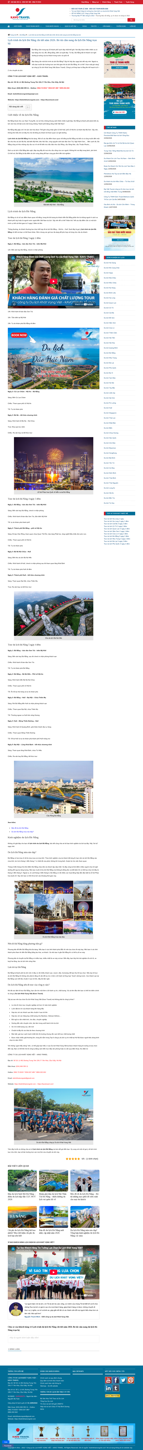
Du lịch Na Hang (109, 288)
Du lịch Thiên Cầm (110, 333)
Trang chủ (13, 35)
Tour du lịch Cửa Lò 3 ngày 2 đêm (116, 534)
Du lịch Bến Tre (109, 498)
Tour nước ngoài (52, 26)
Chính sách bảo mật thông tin (50, 1383)
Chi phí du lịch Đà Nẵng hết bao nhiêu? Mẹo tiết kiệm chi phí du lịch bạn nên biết (22, 1233)
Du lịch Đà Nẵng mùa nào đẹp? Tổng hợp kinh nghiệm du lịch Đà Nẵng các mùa (84, 1233)
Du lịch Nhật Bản (110, 423)
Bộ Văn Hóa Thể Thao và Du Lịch (52, 1398)
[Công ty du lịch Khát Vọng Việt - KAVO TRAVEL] (19, 14)
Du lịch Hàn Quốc (110, 438)
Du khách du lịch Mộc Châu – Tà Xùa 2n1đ (119, 181)
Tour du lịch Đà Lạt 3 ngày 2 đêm (115, 541)
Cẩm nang (106, 26)
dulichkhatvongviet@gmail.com (24, 1416)
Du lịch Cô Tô (109, 308)
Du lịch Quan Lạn (110, 303)
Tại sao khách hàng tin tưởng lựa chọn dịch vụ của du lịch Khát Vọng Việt (96, 11)
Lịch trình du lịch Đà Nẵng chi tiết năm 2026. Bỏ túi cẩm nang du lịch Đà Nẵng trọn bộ (55, 35)
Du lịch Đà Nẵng (109, 353)
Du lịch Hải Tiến (109, 338)
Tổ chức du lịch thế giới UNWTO (51, 1404)
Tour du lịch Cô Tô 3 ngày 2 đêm (115, 526)
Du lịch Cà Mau (109, 468)
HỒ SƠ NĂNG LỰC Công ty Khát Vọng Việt (86, 13)
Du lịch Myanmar (110, 448)
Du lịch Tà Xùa (109, 503)
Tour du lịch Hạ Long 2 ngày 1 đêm (116, 521)
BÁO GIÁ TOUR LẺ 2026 (80, 9)
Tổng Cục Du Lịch (46, 1401)
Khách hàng (106, 2)
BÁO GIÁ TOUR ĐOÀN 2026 (98, 9)
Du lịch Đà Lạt (109, 363)
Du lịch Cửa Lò (109, 328)
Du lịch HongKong (110, 453)
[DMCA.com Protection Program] (112, 1395)
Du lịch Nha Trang (110, 358)
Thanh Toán (118, 2)
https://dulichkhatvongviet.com (25, 1419)
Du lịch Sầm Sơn (110, 323)
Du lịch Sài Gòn (109, 398)
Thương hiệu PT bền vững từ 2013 (83, 16)
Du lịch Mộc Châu (110, 283)
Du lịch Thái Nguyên (111, 483)
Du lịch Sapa (108, 273)
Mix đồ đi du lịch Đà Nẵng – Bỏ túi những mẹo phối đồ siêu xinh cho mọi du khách (84, 1197)
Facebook (8, 1446)
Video (84, 26)
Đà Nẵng (22, 35)
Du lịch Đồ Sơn (109, 318)
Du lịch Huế (108, 408)
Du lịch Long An (109, 488)
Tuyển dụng (130, 2)
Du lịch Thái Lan (109, 418)
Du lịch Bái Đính (109, 458)
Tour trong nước (33, 26)
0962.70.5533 (13, 1410)
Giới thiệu (18, 26)
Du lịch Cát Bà (109, 313)
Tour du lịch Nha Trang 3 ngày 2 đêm (117, 539)
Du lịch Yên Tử (109, 463)
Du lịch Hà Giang (110, 263)
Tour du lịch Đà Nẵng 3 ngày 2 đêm (116, 536)
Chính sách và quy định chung (51, 1378)
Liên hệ (133, 26)
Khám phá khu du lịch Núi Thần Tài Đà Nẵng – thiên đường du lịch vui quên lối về (52, 1197)
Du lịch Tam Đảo (110, 378)
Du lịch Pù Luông (110, 403)
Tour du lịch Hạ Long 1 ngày (114, 519)
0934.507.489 (24, 1410)
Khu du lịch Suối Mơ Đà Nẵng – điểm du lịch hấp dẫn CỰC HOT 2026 (22, 1197)
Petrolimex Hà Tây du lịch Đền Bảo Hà (117, 174)
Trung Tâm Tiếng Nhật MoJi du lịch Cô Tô (119, 151)
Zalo (5, 1442)
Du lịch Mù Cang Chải (111, 268)
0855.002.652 (13, 1412)
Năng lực (95, 2)
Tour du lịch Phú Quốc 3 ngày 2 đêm (117, 544)
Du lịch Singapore (110, 413)
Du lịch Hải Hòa (109, 343)
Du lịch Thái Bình (110, 478)
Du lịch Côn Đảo (109, 443)
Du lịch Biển (108, 428)
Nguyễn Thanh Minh (32, 1317)
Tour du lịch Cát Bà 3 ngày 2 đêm (115, 524)
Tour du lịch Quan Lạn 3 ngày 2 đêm (117, 529)
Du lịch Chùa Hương (111, 433)
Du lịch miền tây (109, 393)
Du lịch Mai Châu (110, 278)
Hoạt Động (85, 2)
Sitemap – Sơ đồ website (49, 1386)
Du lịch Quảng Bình (111, 348)
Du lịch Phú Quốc (110, 368)
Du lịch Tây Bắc (109, 388)
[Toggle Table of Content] (26, 107)
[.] (8, 26)
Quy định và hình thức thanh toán (52, 1381)
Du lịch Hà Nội (109, 383)
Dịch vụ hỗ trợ (70, 26)
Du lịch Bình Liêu (110, 293)
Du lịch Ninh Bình (110, 473)
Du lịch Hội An (109, 493)
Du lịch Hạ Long (109, 298)
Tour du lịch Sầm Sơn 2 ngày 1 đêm (116, 531)
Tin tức (94, 26)
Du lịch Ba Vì (108, 373)
